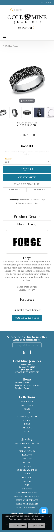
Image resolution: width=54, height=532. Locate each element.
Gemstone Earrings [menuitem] (27, 493)
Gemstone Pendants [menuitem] (27, 508)
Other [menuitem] (27, 474)
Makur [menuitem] (27, 413)
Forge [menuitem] (27, 409)
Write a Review (27, 317)
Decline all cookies (18, 525)
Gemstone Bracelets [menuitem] (27, 504)
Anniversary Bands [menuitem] (27, 470)
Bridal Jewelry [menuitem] (27, 451)
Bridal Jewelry (27, 290)
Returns (39, 190)
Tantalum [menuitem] (27, 428)
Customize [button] (27, 177)
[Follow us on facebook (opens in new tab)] (30, 352)
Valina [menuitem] (27, 432)
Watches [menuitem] (27, 462)
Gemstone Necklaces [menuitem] (27, 500)
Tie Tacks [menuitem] (27, 489)
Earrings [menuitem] (27, 455)
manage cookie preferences (28, 519)
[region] (27, 79)
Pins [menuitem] (27, 485)
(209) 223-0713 (27, 125)
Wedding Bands (11, 46)
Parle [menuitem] (27, 424)
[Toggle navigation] (4, 36)
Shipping (14, 190)
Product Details (27, 217)
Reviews (27, 299)
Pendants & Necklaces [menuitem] (27, 444)
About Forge (27, 224)
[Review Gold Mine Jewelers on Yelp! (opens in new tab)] (24, 352)
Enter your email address (27, 340)
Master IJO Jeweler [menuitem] (27, 417)
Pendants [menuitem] (27, 466)
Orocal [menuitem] (27, 420)
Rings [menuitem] (27, 447)
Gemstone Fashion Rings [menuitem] (27, 496)
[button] (46, 2)
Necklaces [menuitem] (27, 478)
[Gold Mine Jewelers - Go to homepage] (27, 19)
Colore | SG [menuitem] (27, 405)
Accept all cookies (36, 525)
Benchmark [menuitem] (27, 401)
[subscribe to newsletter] (37, 345)
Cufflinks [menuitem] (27, 481)
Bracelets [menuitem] (27, 459)
